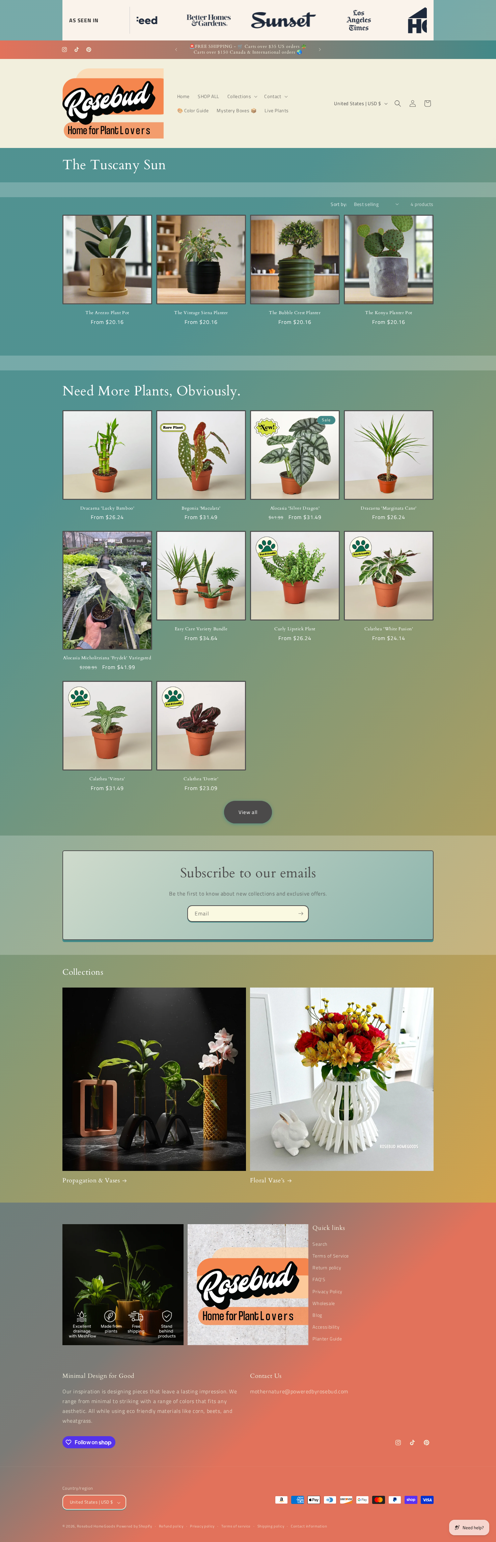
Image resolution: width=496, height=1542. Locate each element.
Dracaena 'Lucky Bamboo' (107, 508)
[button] (241, 96)
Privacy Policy (327, 1291)
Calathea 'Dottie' (201, 779)
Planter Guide (327, 1338)
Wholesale (323, 1302)
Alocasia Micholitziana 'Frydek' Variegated (107, 658)
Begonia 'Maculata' (201, 508)
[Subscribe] (300, 913)
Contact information (309, 1526)
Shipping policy (270, 1526)
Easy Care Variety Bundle (201, 629)
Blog (317, 1314)
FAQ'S (318, 1279)
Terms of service (236, 1526)
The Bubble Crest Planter (295, 313)
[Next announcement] (319, 49)
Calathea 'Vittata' (107, 779)
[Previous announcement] (176, 49)
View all (248, 812)
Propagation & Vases (91, 1180)
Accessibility (325, 1326)
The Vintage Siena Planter (201, 313)
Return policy (326, 1267)
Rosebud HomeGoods (96, 1526)
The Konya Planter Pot (388, 313)
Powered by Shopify (134, 1526)
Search (320, 1243)
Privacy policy (202, 1526)
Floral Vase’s (267, 1180)
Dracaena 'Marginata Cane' (389, 508)
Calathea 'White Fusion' (388, 629)
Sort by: (339, 204)
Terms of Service (330, 1255)
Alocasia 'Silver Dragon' (295, 508)
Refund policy (171, 1526)
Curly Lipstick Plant (294, 629)
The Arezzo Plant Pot (107, 313)
